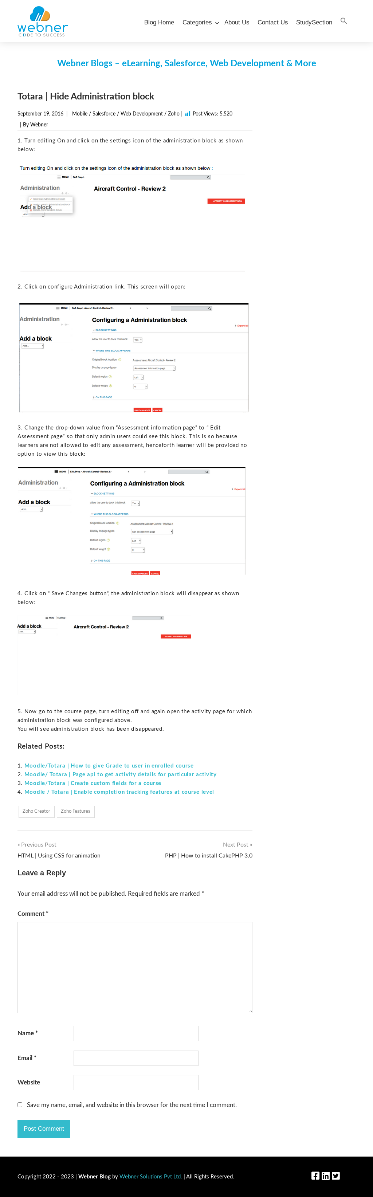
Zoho (174, 114)
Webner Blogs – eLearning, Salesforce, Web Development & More (186, 63)
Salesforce (104, 114)
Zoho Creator (36, 811)
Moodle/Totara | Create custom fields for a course (92, 783)
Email (26, 1058)
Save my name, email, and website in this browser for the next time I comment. (132, 1105)
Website (28, 1082)
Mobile (79, 114)
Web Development (142, 114)
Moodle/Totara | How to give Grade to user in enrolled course (109, 766)
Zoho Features (75, 811)
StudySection (314, 22)
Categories (197, 22)
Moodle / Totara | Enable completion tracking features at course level (119, 792)
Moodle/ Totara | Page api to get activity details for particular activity (120, 774)
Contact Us (273, 22)
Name (27, 1033)
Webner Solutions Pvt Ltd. (150, 1177)
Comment (32, 914)
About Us (237, 22)
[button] (344, 21)
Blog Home (159, 22)
